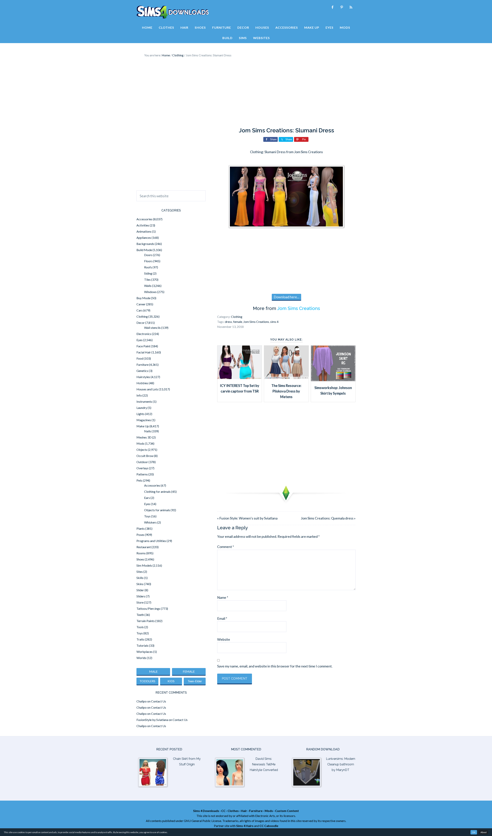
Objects (141, 449)
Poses (140, 534)
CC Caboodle (268, 826)
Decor (140, 322)
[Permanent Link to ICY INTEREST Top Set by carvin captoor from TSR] (239, 378)
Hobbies (142, 383)
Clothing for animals (157, 491)
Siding (148, 273)
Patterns (142, 474)
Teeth (140, 614)
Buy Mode (143, 298)
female (237, 321)
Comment (225, 547)
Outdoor (142, 462)
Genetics (142, 370)
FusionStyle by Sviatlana (152, 720)
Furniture (142, 364)
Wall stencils (152, 327)
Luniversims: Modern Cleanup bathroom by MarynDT (340, 764)
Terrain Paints (145, 621)
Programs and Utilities (151, 541)
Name (222, 597)
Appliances (143, 237)
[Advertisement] (246, 92)
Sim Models (144, 565)
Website (223, 639)
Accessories (144, 219)
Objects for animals (157, 510)
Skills (139, 578)
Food (139, 358)
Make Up (142, 426)
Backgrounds (145, 244)
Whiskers (150, 522)
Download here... (286, 297)
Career (140, 304)
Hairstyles (143, 377)
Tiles (147, 279)
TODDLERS (147, 681)
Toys (147, 516)
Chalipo (141, 701)
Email (222, 618)
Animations (143, 231)
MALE (153, 671)
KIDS (171, 681)
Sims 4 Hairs (244, 826)
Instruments (144, 401)
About (483, 832)
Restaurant (143, 547)
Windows (150, 292)
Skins (139, 584)
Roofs (148, 267)
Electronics (143, 334)
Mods (140, 443)
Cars (139, 310)
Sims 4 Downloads (172, 12)
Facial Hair (143, 352)
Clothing (236, 316)
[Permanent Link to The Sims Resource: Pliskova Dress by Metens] (286, 378)
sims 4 (274, 321)
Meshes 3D (143, 437)
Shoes (140, 559)
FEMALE (189, 671)
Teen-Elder (195, 681)
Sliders (140, 596)
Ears (147, 497)
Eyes (139, 340)
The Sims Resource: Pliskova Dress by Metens (286, 391)
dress (228, 321)
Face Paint (143, 346)
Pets (139, 480)
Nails (147, 431)
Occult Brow (144, 456)
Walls (147, 285)
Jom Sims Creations (298, 308)
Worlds (141, 658)
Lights (140, 414)
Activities (142, 225)
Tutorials (142, 645)
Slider (140, 590)
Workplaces (144, 651)
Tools (140, 627)
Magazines (143, 420)
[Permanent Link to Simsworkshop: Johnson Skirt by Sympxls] (333, 380)
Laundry (141, 407)
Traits (140, 639)
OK (473, 832)
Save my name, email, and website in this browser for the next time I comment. (274, 666)
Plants (140, 528)
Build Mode (144, 250)
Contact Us (158, 701)
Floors (148, 261)
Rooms (141, 553)
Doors (148, 255)
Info (139, 395)
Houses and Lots (147, 389)
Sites (139, 571)
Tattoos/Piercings (148, 608)
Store (140, 602)
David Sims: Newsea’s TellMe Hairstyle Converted (264, 764)
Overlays (142, 468)
